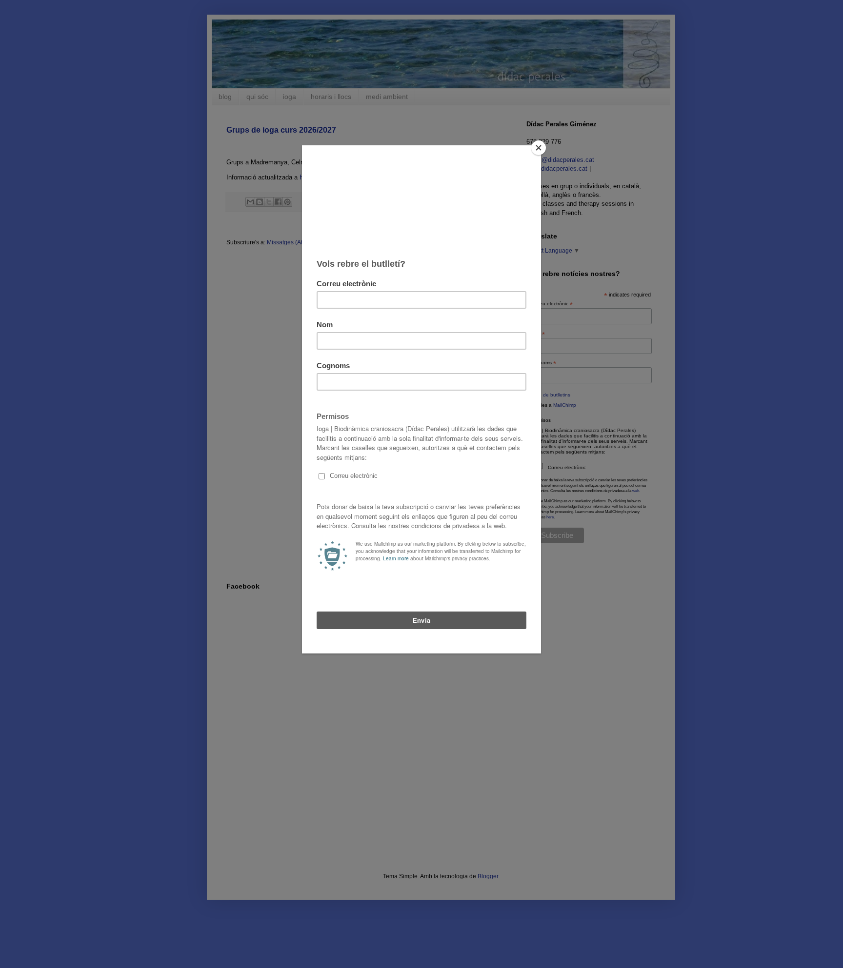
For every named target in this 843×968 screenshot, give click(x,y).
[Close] (538, 147)
